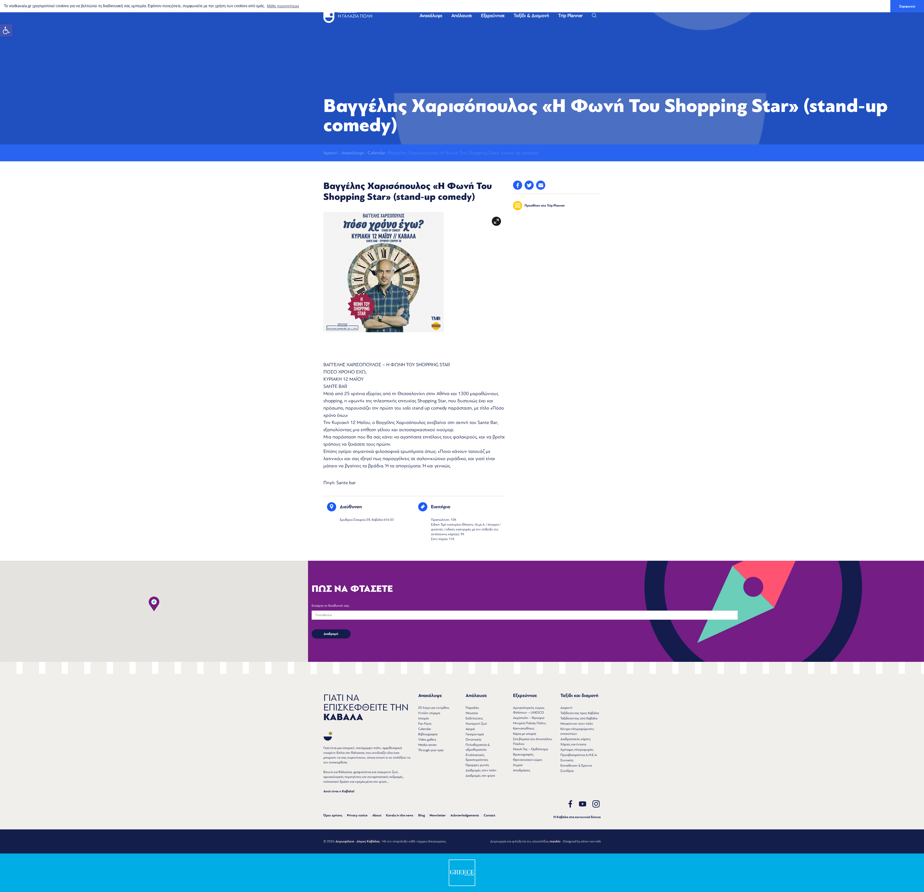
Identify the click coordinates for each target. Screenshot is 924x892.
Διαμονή (566, 708)
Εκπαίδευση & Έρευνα (576, 765)
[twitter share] (529, 185)
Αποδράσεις (521, 770)
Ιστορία (423, 718)
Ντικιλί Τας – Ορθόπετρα (530, 749)
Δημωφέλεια (344, 841)
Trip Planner (570, 15)
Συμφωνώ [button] (907, 6)
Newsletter (438, 815)
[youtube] (582, 803)
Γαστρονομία (475, 734)
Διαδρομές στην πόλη (481, 770)
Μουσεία (472, 713)
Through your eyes (430, 750)
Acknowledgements (464, 815)
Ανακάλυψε (431, 15)
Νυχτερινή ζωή (476, 723)
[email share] (540, 185)
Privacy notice (357, 815)
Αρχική (330, 153)
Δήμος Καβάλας (368, 841)
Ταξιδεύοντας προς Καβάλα (579, 713)
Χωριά (517, 765)
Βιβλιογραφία (427, 734)
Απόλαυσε (461, 15)
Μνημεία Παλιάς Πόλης (529, 723)
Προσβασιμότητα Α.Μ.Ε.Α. (578, 755)
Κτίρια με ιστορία (524, 734)
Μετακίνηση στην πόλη (576, 723)
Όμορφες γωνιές (477, 765)
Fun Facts (424, 723)
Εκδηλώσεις (474, 718)
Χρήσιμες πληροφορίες (577, 749)
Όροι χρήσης (332, 815)
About (376, 815)
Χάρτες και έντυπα (573, 744)
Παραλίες (472, 708)
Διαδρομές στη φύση (480, 775)
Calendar (377, 153)
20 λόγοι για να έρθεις (433, 708)
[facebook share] (517, 185)
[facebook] (570, 803)
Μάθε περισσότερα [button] (283, 6)
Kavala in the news (399, 815)
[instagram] (596, 803)
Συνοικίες (567, 760)
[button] (6, 30)
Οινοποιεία (473, 739)
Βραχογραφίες (523, 754)
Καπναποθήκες (523, 728)
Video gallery (427, 739)
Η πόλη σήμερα (429, 713)
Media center (427, 745)
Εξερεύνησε (493, 15)
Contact (489, 815)
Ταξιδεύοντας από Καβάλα (578, 718)
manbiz (555, 841)
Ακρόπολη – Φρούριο (529, 718)
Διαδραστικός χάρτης (575, 739)
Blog (421, 815)
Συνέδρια (567, 771)
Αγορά (470, 729)
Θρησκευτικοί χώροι (527, 760)
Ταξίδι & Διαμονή (531, 15)
